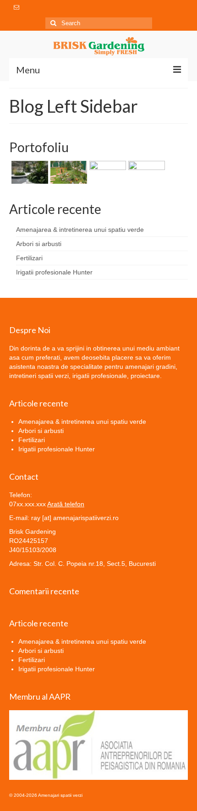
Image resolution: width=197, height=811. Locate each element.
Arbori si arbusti (38, 243)
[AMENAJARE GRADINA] (145, 172)
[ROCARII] (67, 172)
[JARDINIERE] (28, 172)
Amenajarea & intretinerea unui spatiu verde (80, 229)
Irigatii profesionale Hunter (54, 272)
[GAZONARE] (106, 172)
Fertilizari (29, 258)
